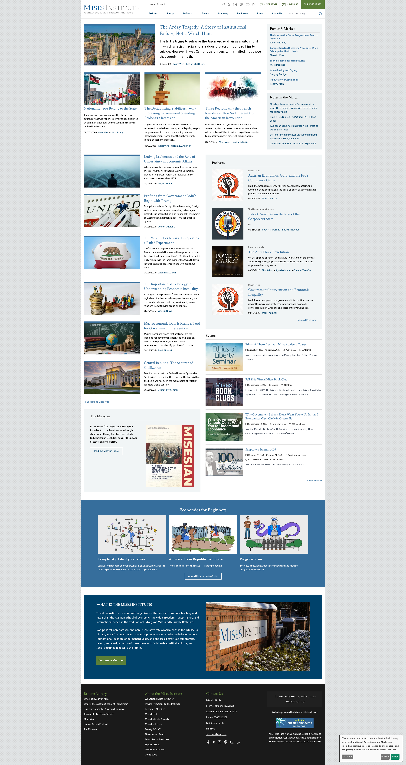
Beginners (242, 13)
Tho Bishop (267, 270)
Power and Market (256, 247)
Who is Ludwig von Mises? (97, 699)
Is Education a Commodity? (284, 80)
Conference (255, 459)
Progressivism (251, 558)
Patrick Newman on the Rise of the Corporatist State (274, 217)
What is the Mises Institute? (159, 699)
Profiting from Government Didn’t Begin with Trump (170, 198)
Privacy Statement (155, 750)
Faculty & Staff (152, 729)
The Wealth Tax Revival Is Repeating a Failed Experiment (171, 241)
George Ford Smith (168, 390)
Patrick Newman (290, 230)
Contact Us (151, 755)
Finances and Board (155, 734)
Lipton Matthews (195, 64)
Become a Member (111, 660)
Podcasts (188, 13)
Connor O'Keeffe (166, 227)
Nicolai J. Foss (277, 55)
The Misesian (90, 729)
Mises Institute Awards (157, 719)
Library (170, 13)
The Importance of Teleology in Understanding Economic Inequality (171, 287)
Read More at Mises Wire (96, 402)
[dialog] (371, 748)
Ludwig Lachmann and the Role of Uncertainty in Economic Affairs (169, 159)
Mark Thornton (269, 199)
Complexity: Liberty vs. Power (121, 558)
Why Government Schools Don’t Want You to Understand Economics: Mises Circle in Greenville (281, 416)
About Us (277, 13)
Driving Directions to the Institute (162, 704)
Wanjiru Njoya (165, 311)
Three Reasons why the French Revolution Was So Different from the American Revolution (231, 113)
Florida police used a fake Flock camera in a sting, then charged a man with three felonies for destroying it (293, 108)
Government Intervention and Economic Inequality (278, 292)
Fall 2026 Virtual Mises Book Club (266, 379)
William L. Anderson (181, 146)
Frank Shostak (165, 350)
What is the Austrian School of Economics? (106, 704)
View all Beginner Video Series (203, 576)
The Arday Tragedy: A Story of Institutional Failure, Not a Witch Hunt (203, 30)
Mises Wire (178, 64)
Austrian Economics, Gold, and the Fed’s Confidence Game (278, 178)
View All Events (314, 481)
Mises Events (151, 714)
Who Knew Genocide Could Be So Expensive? (293, 144)
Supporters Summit (274, 459)
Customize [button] (348, 756)
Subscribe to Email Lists (157, 739)
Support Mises (312, 4)
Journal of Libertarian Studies (99, 714)
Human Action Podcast (96, 724)
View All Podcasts (307, 320)
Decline (385, 756)
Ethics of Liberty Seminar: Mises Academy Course (275, 344)
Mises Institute (277, 65)
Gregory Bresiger (278, 74)
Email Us (210, 729)
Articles (153, 13)
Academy (223, 13)
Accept (395, 756)
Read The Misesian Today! (106, 451)
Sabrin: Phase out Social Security (287, 61)
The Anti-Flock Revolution (268, 252)
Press (260, 13)
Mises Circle (298, 424)
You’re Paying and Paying (283, 70)
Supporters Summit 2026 (260, 449)
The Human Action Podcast (261, 209)
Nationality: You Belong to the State (110, 108)
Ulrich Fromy (117, 132)
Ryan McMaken (240, 142)
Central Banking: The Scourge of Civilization (168, 365)
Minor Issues (254, 171)
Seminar (306, 350)
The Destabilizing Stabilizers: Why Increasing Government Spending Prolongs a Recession (170, 113)
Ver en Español (157, 4)
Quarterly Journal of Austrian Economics (104, 709)
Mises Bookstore (153, 724)
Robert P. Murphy (271, 230)
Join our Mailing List (216, 734)
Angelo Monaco (166, 183)
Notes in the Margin (285, 97)
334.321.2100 (220, 717)
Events (205, 13)
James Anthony (278, 43)
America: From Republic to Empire (196, 558)
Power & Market (282, 29)
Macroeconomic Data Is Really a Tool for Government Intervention (172, 326)
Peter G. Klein (277, 84)
